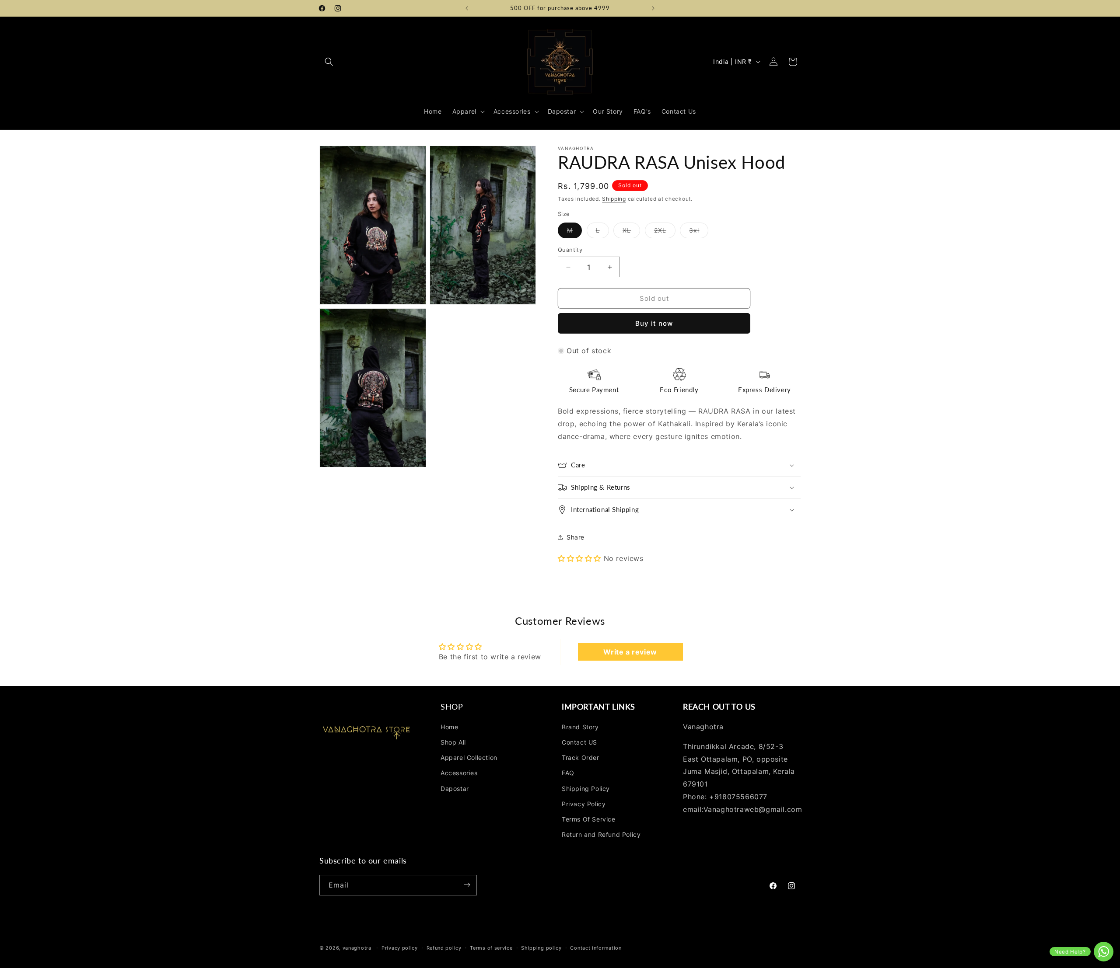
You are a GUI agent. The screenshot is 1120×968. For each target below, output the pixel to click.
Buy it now (654, 323)
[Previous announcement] (466, 8)
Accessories (459, 773)
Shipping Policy (586, 788)
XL (631, 232)
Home (449, 727)
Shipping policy (541, 948)
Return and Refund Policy (601, 834)
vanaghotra (357, 948)
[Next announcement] (653, 8)
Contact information (595, 948)
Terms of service (491, 948)
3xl (698, 232)
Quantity (570, 249)
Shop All (453, 742)
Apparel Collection (469, 758)
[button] (329, 61)
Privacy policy (400, 948)
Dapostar (455, 788)
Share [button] (575, 537)
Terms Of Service (589, 819)
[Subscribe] (466, 884)
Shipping (614, 198)
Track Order (580, 758)
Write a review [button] (630, 652)
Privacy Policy (584, 804)
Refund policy (444, 948)
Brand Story (580, 727)
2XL (665, 232)
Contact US (579, 742)
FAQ (568, 773)
